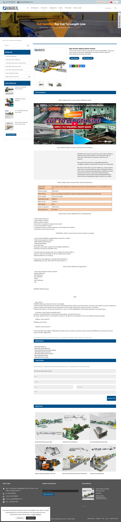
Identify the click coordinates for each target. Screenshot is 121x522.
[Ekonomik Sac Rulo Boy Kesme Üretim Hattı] (76, 458)
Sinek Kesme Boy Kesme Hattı (43, 442)
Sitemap (98, 518)
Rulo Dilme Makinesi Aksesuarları (14, 69)
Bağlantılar (90, 518)
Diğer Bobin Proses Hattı (12, 76)
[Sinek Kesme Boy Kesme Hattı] (49, 426)
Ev (28, 8)
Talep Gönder (74, 58)
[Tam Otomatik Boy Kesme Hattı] (104, 426)
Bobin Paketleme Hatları (12, 73)
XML (107, 518)
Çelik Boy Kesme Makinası (70, 442)
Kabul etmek (31, 518)
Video (61, 8)
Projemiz (68, 8)
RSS (103, 518)
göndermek (111, 398)
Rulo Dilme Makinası (11, 56)
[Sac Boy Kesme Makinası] (104, 458)
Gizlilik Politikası (36, 514)
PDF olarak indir (87, 58)
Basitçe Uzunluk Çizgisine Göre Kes (45, 473)
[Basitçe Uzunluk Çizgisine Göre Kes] (49, 458)
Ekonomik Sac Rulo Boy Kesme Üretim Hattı (75, 473)
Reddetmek (20, 518)
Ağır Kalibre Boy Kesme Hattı (13, 66)
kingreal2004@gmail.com (26, 2)
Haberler (53, 8)
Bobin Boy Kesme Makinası (16, 40)
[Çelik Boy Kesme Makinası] (76, 426)
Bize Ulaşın (77, 8)
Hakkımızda (35, 8)
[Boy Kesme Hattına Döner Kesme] (41, 84)
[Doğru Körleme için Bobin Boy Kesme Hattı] (88, 494)
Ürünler (44, 8)
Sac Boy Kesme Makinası (97, 473)
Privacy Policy (114, 518)
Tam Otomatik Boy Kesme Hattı (98, 442)
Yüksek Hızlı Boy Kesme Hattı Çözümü (16, 63)
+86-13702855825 (11, 493)
